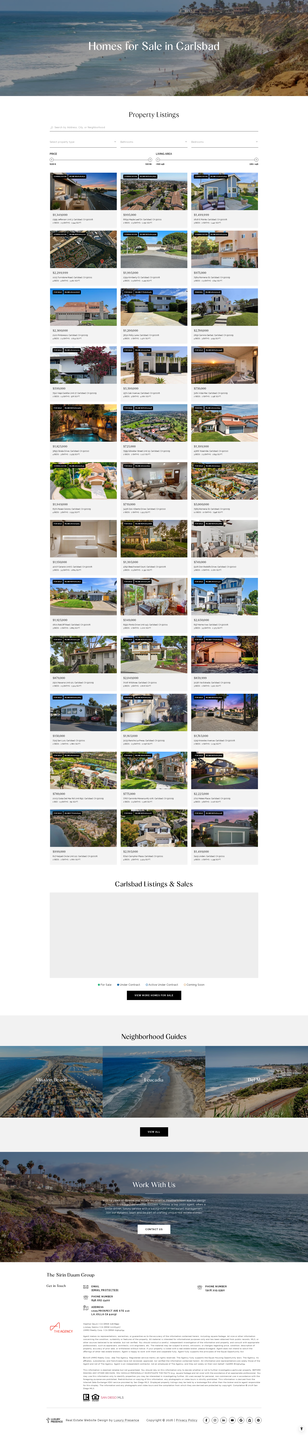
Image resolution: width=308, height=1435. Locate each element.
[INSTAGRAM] (215, 1420)
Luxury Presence (126, 1420)
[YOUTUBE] (232, 1420)
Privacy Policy (186, 1420)
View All (154, 1132)
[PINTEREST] (258, 1420)
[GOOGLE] (241, 1420)
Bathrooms (126, 142)
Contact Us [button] (154, 1229)
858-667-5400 (100, 1300)
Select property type (62, 142)
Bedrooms (197, 142)
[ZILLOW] (249, 1420)
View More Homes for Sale (154, 995)
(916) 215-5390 (215, 1290)
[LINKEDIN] (223, 1420)
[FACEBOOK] (206, 1420)
